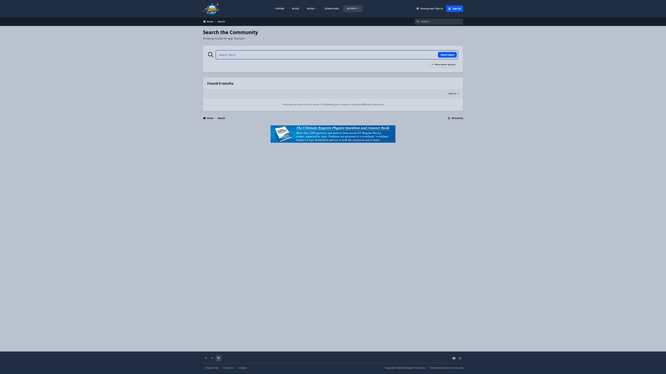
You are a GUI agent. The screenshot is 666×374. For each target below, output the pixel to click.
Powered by (446, 367)
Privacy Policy (212, 367)
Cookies (243, 367)
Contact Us (228, 367)
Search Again (447, 54)
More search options (445, 64)
